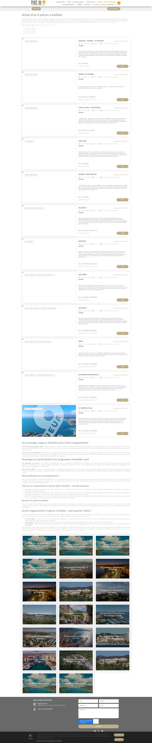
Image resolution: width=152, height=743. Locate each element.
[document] (76, 371)
